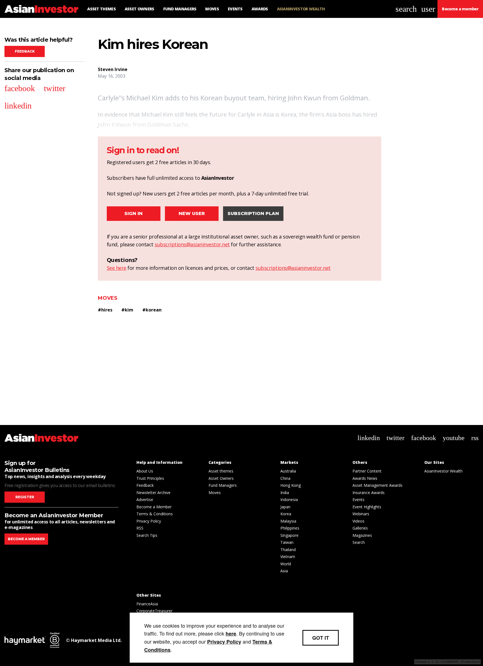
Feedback (25, 51)
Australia (288, 471)
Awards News (364, 478)
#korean (152, 310)
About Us (144, 471)
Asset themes (221, 471)
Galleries (360, 528)
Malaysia (288, 521)
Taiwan (286, 542)
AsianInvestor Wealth (443, 471)
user (428, 8)
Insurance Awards (368, 492)
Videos (358, 521)
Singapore (289, 535)
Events (358, 499)
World (285, 563)
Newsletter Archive (153, 492)
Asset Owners (221, 478)
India (284, 492)
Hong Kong (290, 485)
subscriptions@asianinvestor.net (192, 244)
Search (358, 542)
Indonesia (289, 499)
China (285, 478)
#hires (105, 310)
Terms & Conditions (154, 513)
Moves (107, 298)
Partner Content (367, 471)
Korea (285, 513)
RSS (139, 528)
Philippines (289, 528)
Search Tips (146, 535)
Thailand (288, 549)
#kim (127, 310)
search (406, 8)
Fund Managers (223, 485)
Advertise (144, 499)
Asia (284, 570)
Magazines (362, 535)
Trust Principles (150, 478)
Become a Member (154, 506)
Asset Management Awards (377, 485)
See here (116, 267)
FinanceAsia (147, 603)
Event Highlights (366, 506)
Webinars (360, 513)
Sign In (133, 213)
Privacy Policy (148, 521)
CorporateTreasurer (154, 610)
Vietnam (287, 556)
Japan (285, 506)
